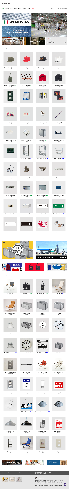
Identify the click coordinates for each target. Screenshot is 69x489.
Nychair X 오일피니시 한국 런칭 (51, 43)
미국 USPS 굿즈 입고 (49, 41)
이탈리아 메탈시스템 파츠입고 (51, 42)
